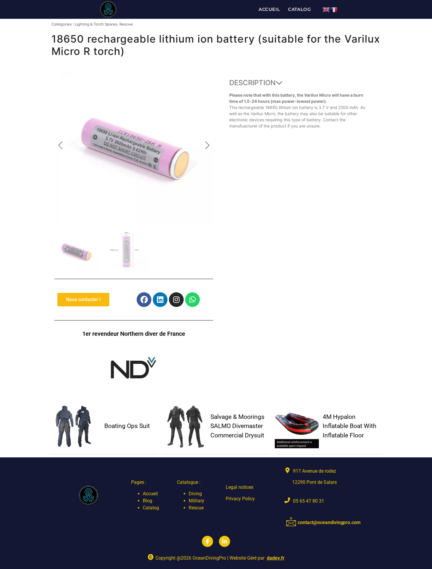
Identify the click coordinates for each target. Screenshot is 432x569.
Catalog (299, 9)
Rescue (126, 24)
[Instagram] (176, 299)
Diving (195, 493)
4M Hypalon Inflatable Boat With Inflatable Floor (349, 426)
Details (73, 426)
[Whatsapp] (192, 299)
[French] (334, 9)
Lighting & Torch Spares (96, 24)
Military (196, 500)
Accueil (269, 9)
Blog (147, 500)
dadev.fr (275, 558)
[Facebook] (144, 299)
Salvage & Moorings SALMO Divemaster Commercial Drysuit (237, 426)
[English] (326, 9)
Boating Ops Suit (127, 425)
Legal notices (239, 487)
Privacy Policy (240, 498)
